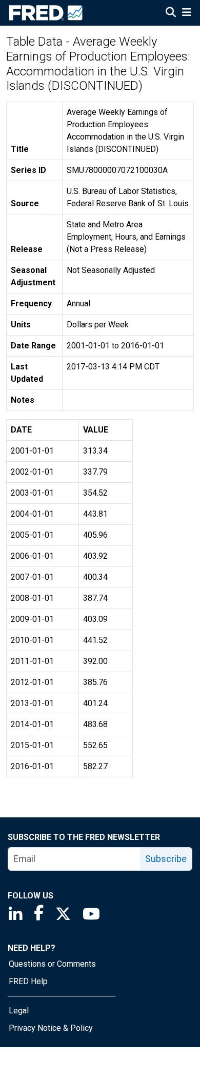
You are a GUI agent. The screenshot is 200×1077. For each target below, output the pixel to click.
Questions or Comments (52, 964)
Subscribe (166, 858)
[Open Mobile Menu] (186, 13)
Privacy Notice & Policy (51, 1028)
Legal (19, 1010)
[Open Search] (171, 13)
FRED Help (28, 981)
